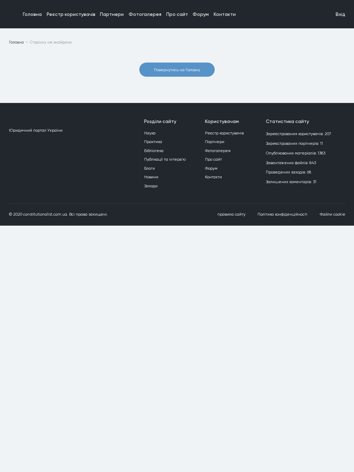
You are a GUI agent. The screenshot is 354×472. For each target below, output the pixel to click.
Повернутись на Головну (177, 69)
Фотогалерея (145, 14)
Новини (151, 176)
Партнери (112, 14)
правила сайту (231, 214)
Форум (201, 14)
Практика (153, 141)
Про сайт (177, 14)
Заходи (151, 185)
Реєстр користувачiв (71, 14)
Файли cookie (332, 214)
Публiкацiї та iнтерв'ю (165, 159)
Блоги (149, 168)
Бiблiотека (154, 150)
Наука (150, 133)
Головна (32, 14)
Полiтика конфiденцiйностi (282, 214)
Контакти (225, 14)
